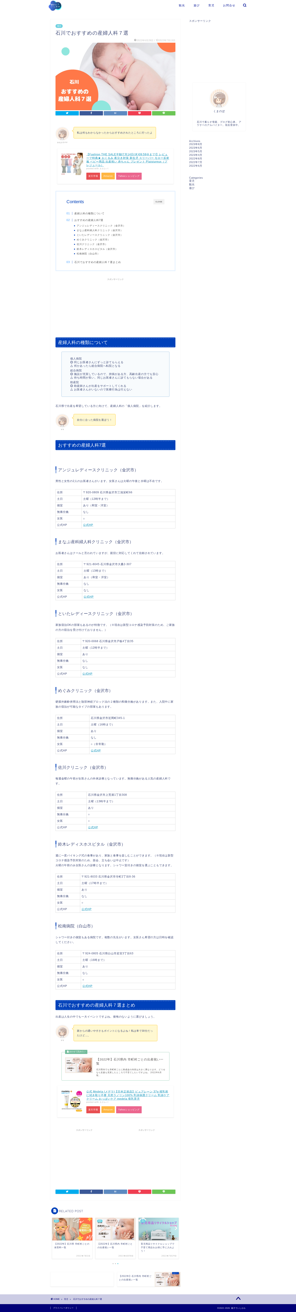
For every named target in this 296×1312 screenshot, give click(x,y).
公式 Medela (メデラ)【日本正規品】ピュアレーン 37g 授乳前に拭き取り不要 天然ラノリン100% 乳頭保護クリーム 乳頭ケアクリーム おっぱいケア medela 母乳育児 (127, 1095)
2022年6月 (195, 165)
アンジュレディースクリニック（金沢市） (101, 225)
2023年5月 (195, 151)
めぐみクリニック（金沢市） (93, 239)
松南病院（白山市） (88, 253)
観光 (182, 5)
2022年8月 (195, 158)
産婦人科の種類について (89, 213)
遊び (197, 5)
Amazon (108, 176)
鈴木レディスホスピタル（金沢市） (97, 249)
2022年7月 (195, 162)
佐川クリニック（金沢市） (92, 244)
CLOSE (159, 202)
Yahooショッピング (129, 176)
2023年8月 (195, 144)
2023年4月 (195, 154)
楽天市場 (93, 176)
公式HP (88, 524)
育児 (211, 5)
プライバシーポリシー (63, 1308)
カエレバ (104, 168)
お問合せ (229, 5)
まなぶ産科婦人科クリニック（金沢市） (100, 230)
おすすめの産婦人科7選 (88, 220)
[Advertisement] (115, 306)
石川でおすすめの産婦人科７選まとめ (97, 262)
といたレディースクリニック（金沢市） (100, 235)
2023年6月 (195, 147)
